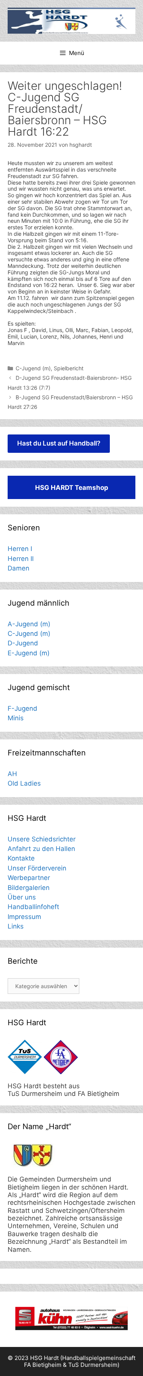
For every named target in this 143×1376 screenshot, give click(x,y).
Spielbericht (69, 368)
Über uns (22, 897)
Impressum (24, 917)
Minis (16, 718)
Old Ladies (24, 783)
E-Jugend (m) (29, 653)
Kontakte (21, 858)
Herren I (20, 549)
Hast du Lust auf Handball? (58, 443)
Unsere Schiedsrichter (42, 839)
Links (16, 926)
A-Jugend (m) (29, 624)
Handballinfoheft (33, 907)
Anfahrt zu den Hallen (41, 849)
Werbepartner (29, 878)
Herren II (21, 558)
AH (12, 774)
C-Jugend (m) (33, 368)
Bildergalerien (29, 887)
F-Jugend (22, 708)
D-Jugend (23, 643)
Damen (18, 568)
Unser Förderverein (37, 868)
